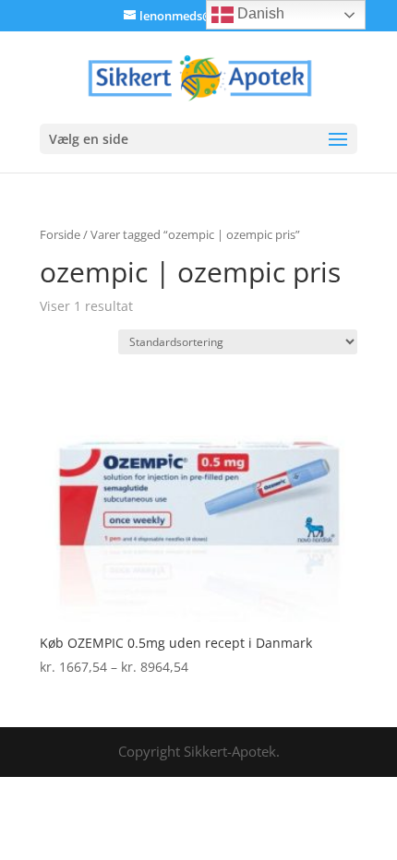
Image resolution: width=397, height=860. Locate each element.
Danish (259, 13)
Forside (60, 234)
